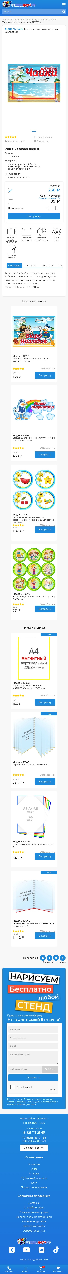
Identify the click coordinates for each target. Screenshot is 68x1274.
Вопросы (48, 265)
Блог (34, 1182)
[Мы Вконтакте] (41, 1250)
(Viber (25, 1141)
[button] (34, 131)
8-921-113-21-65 (34, 1132)
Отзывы (32, 265)
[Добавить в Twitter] (56, 958)
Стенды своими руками (34, 1212)
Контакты (34, 1164)
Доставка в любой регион (41, 239)
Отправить (33, 1077)
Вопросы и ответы (34, 1226)
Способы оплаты (34, 1207)
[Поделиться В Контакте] (43, 958)
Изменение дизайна (34, 1221)
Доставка (34, 1202)
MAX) (43, 1141)
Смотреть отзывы (43, 137)
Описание (14, 265)
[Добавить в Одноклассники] (63, 958)
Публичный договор (34, 1178)
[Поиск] (63, 12)
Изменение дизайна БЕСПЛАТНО (11, 240)
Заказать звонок (15, 141)
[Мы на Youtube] (26, 1250)
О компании (34, 1157)
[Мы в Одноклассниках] (11, 1250)
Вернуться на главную (54, 962)
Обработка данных (34, 1230)
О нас (34, 1168)
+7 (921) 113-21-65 (34, 1138)
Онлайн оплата (56, 239)
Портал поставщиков (34, 1187)
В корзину (45, 375)
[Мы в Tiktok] (56, 1250)
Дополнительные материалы (34, 1216)
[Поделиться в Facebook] (49, 958)
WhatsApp (34, 1141)
